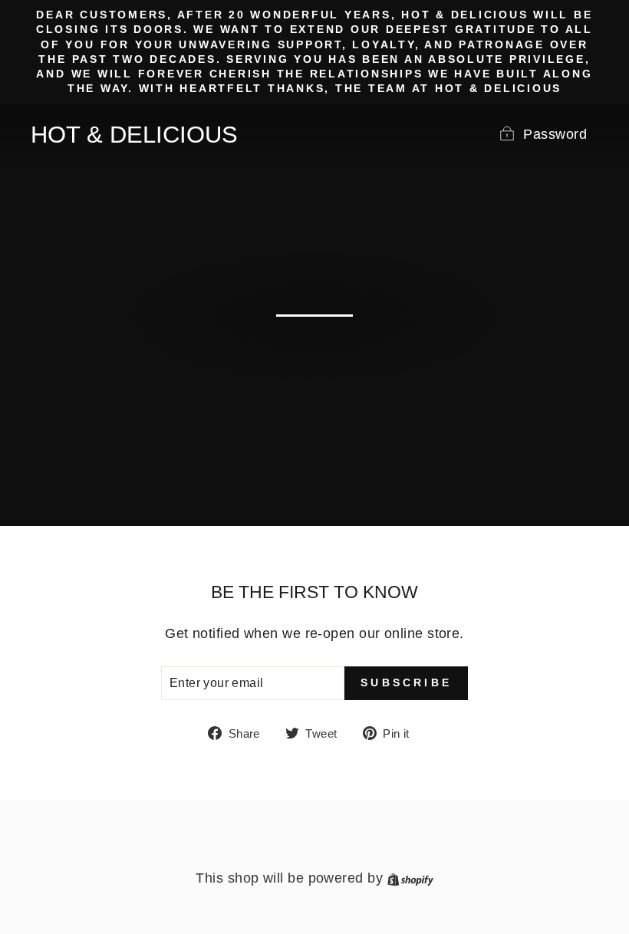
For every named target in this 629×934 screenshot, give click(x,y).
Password (555, 134)
